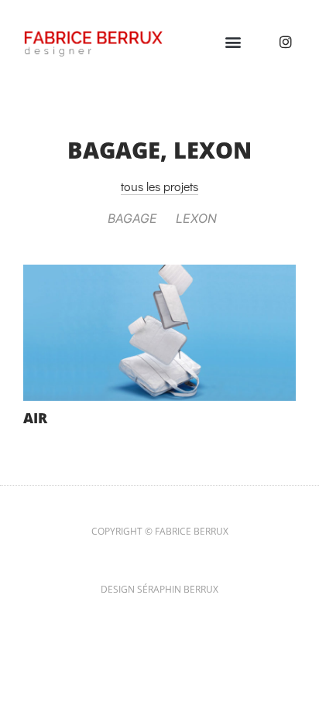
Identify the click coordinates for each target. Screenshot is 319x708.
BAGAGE (113, 150)
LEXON (212, 150)
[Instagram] (286, 42)
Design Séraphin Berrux (159, 589)
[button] (233, 41)
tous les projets (159, 186)
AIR (35, 418)
